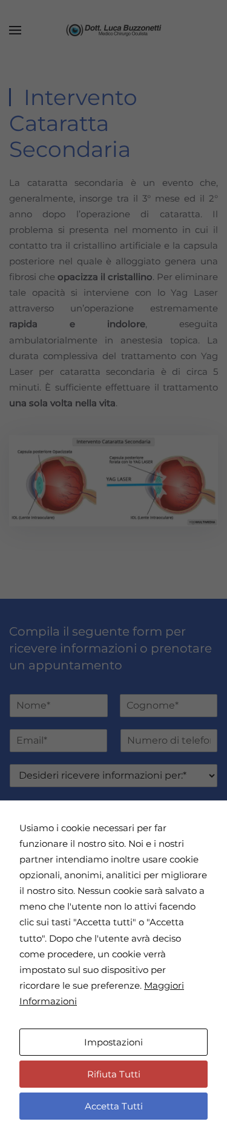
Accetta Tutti (114, 1106)
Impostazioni (113, 1042)
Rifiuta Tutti (113, 1074)
